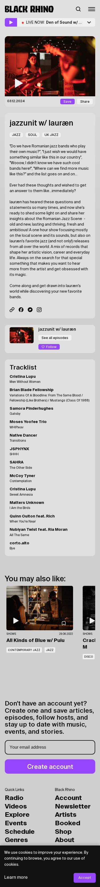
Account (68, 798)
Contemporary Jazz (24, 650)
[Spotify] (12, 309)
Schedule (20, 832)
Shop (63, 832)
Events (16, 823)
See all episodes (55, 338)
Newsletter (73, 806)
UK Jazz (51, 135)
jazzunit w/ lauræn (41, 123)
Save (67, 101)
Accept (84, 878)
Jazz (16, 135)
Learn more (16, 878)
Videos (16, 806)
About (64, 840)
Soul (32, 135)
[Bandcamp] (30, 309)
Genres (16, 840)
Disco (88, 656)
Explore (17, 815)
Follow (51, 347)
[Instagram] (39, 309)
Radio (14, 798)
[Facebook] (21, 309)
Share (85, 101)
